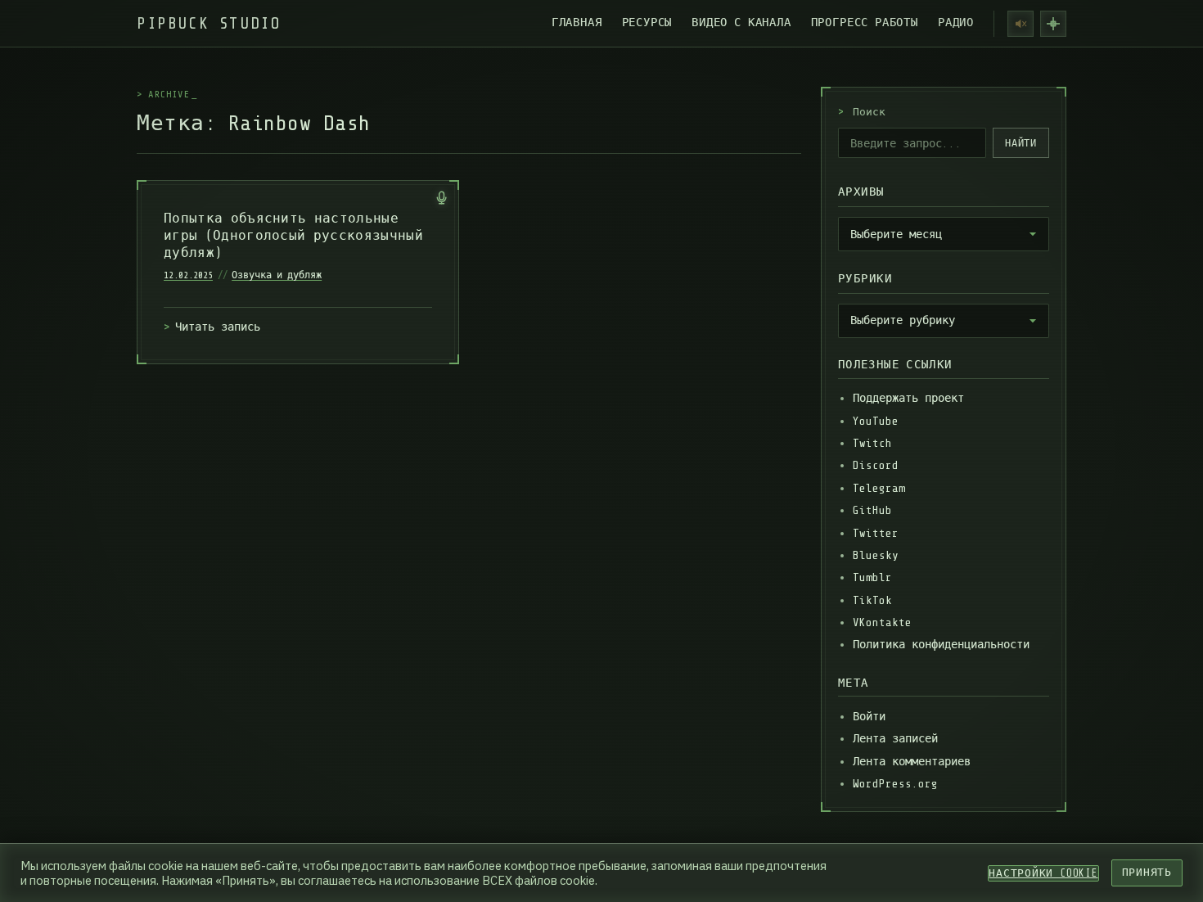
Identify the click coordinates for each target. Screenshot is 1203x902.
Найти (1021, 143)
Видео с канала (741, 22)
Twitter (876, 533)
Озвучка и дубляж (277, 275)
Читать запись (217, 326)
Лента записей (895, 739)
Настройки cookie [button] (1043, 873)
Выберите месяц (896, 234)
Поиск (861, 112)
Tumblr (872, 577)
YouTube (876, 421)
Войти (869, 716)
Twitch (872, 443)
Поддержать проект (908, 398)
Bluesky (876, 555)
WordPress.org (895, 784)
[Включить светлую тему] (1053, 24)
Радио (956, 22)
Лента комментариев (912, 761)
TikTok (872, 600)
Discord (876, 465)
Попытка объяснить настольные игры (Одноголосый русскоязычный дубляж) (293, 235)
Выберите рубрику (902, 320)
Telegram (879, 488)
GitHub (872, 510)
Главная (577, 22)
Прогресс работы (864, 22)
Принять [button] (1147, 872)
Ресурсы (647, 22)
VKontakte (882, 622)
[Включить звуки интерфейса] (1020, 24)
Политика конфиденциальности (941, 644)
